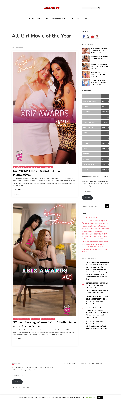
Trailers (93, 249)
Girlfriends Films (98, 233)
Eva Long (104, 226)
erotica (99, 226)
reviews (98, 244)
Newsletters (42, 18)
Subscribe (87, 198)
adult (87, 218)
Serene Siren (91, 247)
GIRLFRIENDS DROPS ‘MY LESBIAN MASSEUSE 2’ (97, 297)
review (93, 244)
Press (40, 167)
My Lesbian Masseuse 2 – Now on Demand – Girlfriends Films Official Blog (96, 325)
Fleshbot (97, 229)
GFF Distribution (97, 231)
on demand (105, 241)
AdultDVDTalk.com (103, 218)
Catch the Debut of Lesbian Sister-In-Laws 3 (98, 74)
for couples (84, 231)
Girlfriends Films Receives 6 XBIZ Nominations (36, 173)
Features (22, 167)
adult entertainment (86, 221)
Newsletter (34, 167)
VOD (78, 18)
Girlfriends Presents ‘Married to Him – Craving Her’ (99, 50)
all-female (94, 221)
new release (102, 239)
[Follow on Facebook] (84, 37)
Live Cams (88, 18)
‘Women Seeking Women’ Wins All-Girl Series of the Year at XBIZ (44, 324)
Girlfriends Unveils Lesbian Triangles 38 (96, 329)
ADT (83, 218)
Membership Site (58, 18)
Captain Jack (102, 223)
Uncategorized (48, 167)
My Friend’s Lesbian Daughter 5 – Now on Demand (99, 66)
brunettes (95, 223)
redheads (88, 244)
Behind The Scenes (24, 318)
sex (97, 247)
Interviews (103, 236)
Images (33, 318)
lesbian (85, 239)
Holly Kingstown (94, 236)
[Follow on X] (88, 37)
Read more (17, 189)
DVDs (71, 18)
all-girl (102, 220)
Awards (16, 167)
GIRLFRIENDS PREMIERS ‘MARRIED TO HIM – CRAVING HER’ (97, 285)
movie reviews (92, 239)
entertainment (91, 226)
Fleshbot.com (104, 229)
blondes (89, 223)
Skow (100, 246)
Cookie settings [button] (90, 397)
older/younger (98, 241)
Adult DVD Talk (94, 218)
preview (84, 244)
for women (90, 231)
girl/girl (85, 233)
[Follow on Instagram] (97, 37)
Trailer (89, 249)
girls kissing (85, 236)
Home (31, 18)
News (27, 167)
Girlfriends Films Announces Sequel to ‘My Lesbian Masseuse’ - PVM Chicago (97, 310)
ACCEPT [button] (100, 397)
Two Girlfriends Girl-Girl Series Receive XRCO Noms (99, 82)
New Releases (88, 241)
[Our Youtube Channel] (92, 37)
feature (84, 229)
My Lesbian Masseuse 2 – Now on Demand (99, 57)
